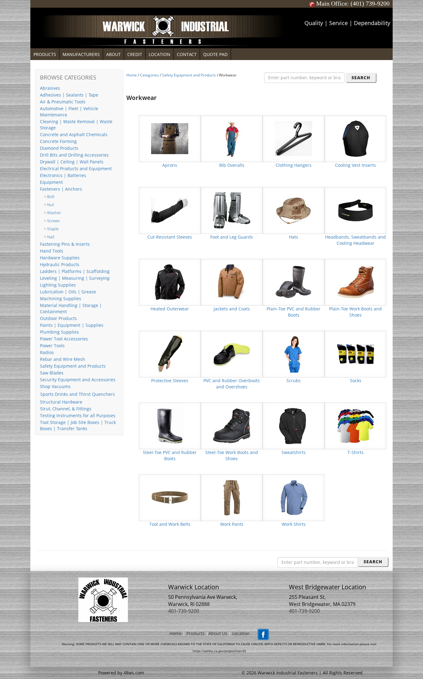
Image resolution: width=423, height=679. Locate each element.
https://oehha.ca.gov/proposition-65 (219, 651)
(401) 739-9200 (370, 3)
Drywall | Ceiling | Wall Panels (71, 162)
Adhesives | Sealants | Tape (69, 95)
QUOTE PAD (215, 54)
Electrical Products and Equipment (76, 168)
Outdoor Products (58, 318)
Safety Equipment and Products (73, 366)
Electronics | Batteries (63, 175)
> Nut (49, 204)
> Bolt (49, 196)
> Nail (49, 237)
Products (195, 633)
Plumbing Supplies (59, 332)
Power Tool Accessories (64, 339)
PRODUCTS (44, 54)
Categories (149, 75)
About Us (217, 633)
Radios (47, 352)
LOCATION (159, 54)
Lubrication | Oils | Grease (68, 292)
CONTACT (187, 54)
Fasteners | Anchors (61, 189)
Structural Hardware (61, 402)
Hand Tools (51, 251)
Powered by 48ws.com (121, 673)
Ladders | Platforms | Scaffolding (75, 271)
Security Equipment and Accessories (78, 380)
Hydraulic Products (59, 264)
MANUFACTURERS (81, 54)
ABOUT (113, 54)
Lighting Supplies (58, 285)
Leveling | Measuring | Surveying (75, 278)
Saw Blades (51, 373)
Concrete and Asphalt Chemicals (73, 134)
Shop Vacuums (55, 386)
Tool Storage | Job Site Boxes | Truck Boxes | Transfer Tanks (78, 425)
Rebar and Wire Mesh (62, 359)
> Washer (52, 212)
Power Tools (52, 345)
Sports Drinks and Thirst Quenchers (77, 394)
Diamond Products (59, 148)
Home (131, 75)
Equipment (51, 182)
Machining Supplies (60, 298)
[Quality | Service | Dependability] (211, 9)
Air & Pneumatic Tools (62, 102)
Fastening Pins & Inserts (65, 244)
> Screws (52, 220)
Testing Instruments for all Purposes (78, 415)
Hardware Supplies (60, 258)
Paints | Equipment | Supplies (71, 325)
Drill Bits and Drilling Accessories (74, 155)
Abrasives (50, 88)
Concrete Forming (58, 141)
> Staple (51, 228)
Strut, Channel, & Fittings (65, 409)
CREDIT (134, 54)
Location (241, 633)
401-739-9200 (183, 611)
